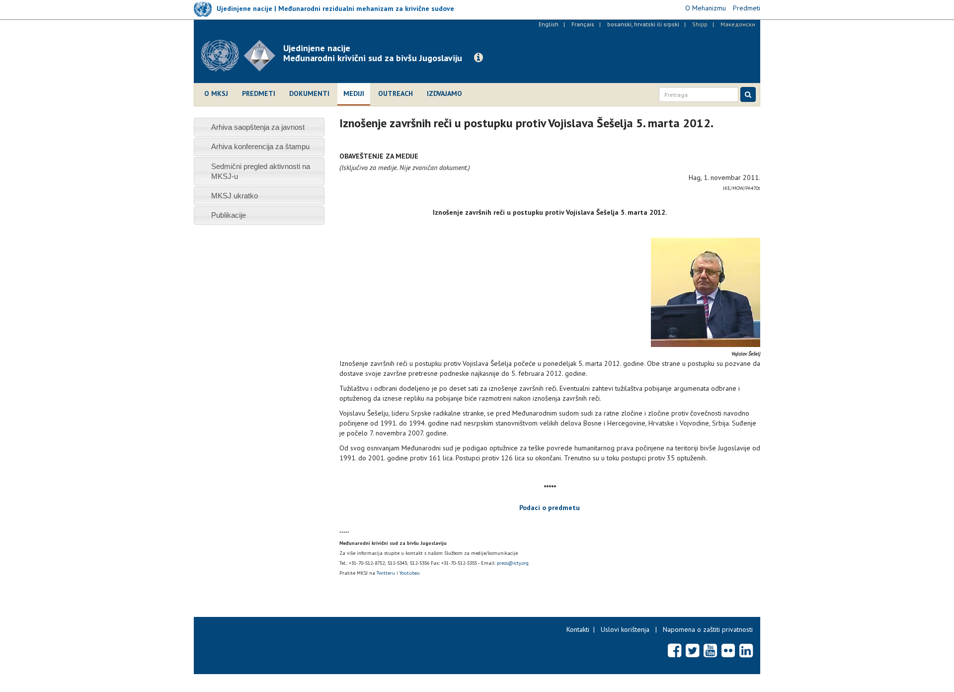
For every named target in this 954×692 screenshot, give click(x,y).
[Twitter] (692, 650)
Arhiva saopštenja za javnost (258, 127)
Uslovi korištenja (625, 629)
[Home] (242, 56)
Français (582, 24)
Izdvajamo (444, 93)
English (548, 24)
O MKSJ (216, 93)
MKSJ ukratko (234, 195)
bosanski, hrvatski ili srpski (643, 24)
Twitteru (386, 573)
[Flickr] (728, 650)
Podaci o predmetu (549, 507)
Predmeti (258, 93)
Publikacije (228, 215)
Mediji (353, 93)
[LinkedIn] (746, 650)
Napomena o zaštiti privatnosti (708, 629)
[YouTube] (710, 650)
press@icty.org (513, 563)
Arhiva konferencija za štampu (260, 146)
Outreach (395, 93)
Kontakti (577, 629)
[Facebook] (674, 650)
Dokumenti (309, 93)
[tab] (259, 127)
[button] (478, 58)
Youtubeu (409, 573)
